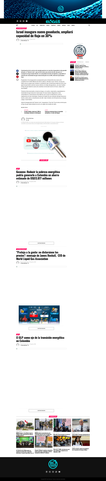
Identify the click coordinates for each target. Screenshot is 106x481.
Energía (47, 25)
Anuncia (73, 25)
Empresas (64, 25)
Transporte (53, 25)
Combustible (42, 25)
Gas (37, 25)
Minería (58, 25)
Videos (68, 25)
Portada (33, 25)
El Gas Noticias (24, 40)
